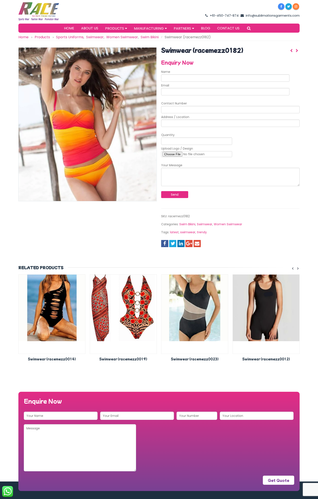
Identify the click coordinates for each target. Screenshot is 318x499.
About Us (89, 28)
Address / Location (175, 117)
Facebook (164, 243)
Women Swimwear (228, 224)
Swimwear (204, 224)
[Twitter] (288, 6)
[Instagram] (296, 6)
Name (165, 72)
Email (165, 85)
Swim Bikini (187, 224)
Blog (205, 28)
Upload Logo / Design (177, 148)
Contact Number (174, 103)
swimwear (187, 232)
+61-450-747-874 (224, 15)
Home (69, 28)
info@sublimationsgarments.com (272, 15)
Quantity (168, 135)
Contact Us (228, 28)
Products (114, 28)
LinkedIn (181, 243)
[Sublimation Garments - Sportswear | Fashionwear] (45, 11)
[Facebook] (281, 6)
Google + (189, 243)
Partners (182, 28)
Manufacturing (149, 28)
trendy (202, 232)
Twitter (172, 243)
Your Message (171, 165)
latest (174, 232)
